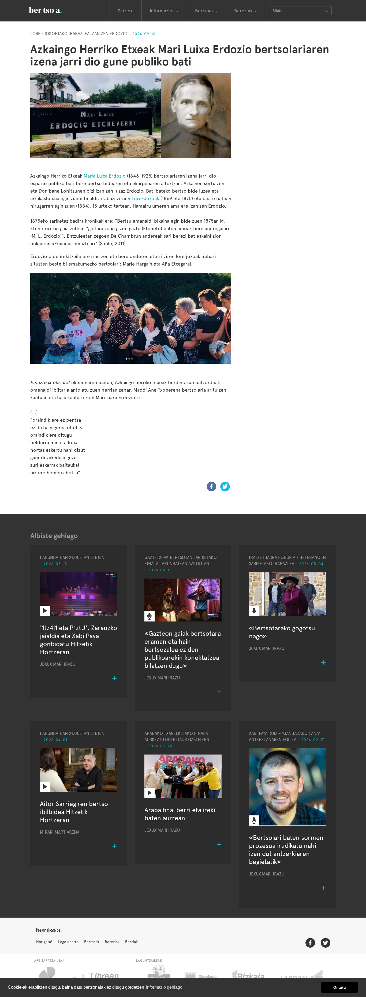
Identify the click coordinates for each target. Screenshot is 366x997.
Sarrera (125, 10)
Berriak (131, 942)
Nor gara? (44, 942)
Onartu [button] (339, 987)
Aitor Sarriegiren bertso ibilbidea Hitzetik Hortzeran (74, 812)
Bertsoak (91, 942)
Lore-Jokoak (145, 198)
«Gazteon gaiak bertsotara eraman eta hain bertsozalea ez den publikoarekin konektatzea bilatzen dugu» (182, 649)
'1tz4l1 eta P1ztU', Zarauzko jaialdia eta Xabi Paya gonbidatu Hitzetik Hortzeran (78, 640)
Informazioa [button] (163, 10)
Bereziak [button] (244, 10)
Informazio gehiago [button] (164, 987)
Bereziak (112, 942)
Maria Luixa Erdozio (105, 176)
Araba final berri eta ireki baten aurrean (179, 814)
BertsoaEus (53, 9)
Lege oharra (68, 942)
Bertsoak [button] (205, 10)
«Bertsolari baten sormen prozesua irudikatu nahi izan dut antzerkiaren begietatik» (286, 850)
